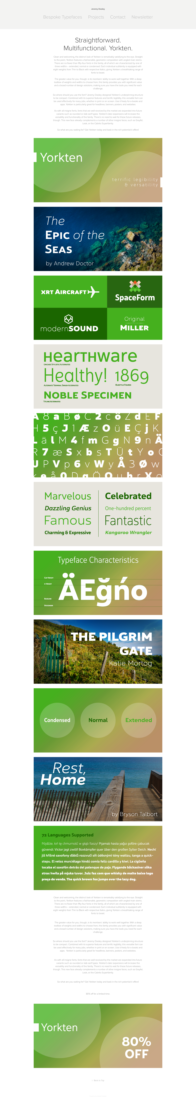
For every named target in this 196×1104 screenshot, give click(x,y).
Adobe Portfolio (102, 1096)
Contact (117, 17)
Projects (96, 17)
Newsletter (142, 17)
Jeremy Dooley (98, 8)
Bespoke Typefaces (62, 17)
